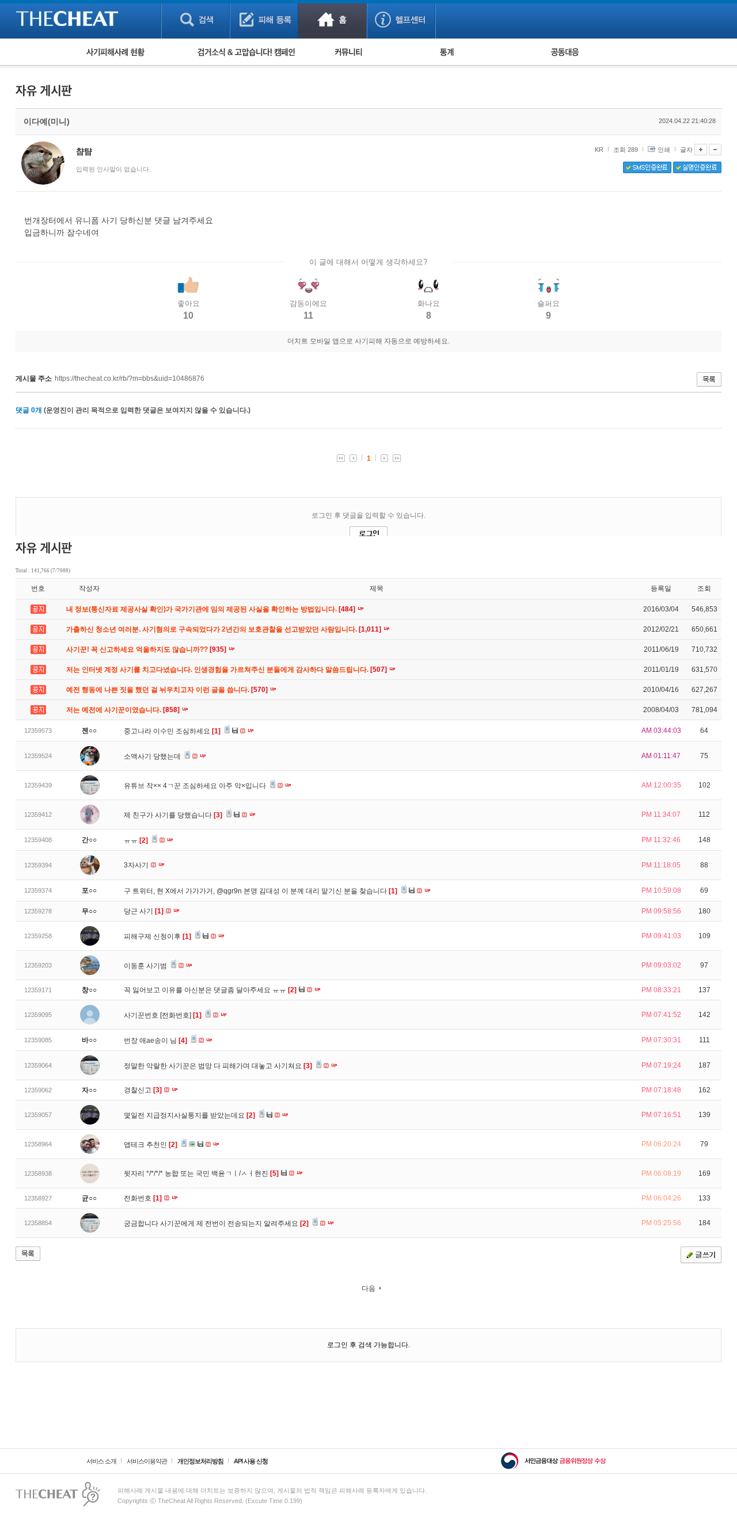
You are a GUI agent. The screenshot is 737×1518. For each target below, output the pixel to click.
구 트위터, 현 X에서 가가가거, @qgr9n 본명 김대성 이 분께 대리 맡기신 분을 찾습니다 (260, 891)
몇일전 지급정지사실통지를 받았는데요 (189, 1115)
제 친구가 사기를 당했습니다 (173, 815)
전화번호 (143, 1198)
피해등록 (264, 19)
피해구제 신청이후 (157, 936)
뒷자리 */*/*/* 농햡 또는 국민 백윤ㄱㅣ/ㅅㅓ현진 (201, 1173)
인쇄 (664, 149)
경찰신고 (143, 1090)
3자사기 (137, 865)
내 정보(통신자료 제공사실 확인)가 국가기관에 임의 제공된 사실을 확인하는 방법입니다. (211, 609)
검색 (195, 19)
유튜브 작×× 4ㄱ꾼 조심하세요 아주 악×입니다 (196, 786)
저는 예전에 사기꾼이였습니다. (123, 710)
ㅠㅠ (136, 840)
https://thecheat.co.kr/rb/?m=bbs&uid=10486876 (129, 378)
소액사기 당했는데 (153, 756)
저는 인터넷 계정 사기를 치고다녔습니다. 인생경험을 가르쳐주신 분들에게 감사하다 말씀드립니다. (227, 670)
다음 (368, 1288)
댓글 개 (29, 410)
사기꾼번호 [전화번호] (163, 1015)
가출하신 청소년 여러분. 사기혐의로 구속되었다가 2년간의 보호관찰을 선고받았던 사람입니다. (224, 629)
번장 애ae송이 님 (155, 1041)
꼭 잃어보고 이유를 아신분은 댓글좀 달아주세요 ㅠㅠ (210, 990)
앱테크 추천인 (150, 1145)
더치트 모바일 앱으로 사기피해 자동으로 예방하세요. (368, 341)
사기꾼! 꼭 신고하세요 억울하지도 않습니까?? (147, 649)
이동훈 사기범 (146, 966)
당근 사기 (144, 911)
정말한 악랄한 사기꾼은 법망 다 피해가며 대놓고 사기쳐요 (218, 1066)
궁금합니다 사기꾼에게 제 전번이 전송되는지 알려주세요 (216, 1223)
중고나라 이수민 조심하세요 (172, 731)
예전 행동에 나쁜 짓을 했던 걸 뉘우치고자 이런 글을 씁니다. (167, 690)
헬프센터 (401, 19)
